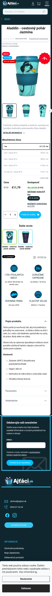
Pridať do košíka (28, 214)
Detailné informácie (12, 133)
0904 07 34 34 (16, 507)
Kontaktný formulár (18, 525)
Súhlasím (26, 588)
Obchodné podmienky (14, 548)
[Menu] (47, 3)
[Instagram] (14, 514)
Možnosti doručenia (37, 205)
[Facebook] (6, 514)
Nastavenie (26, 579)
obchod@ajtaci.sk (18, 501)
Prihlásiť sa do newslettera (20, 463)
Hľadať (44, 12)
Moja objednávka (12, 553)
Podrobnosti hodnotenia (38, 39)
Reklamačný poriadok (14, 557)
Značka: (10, 46)
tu (36, 572)
